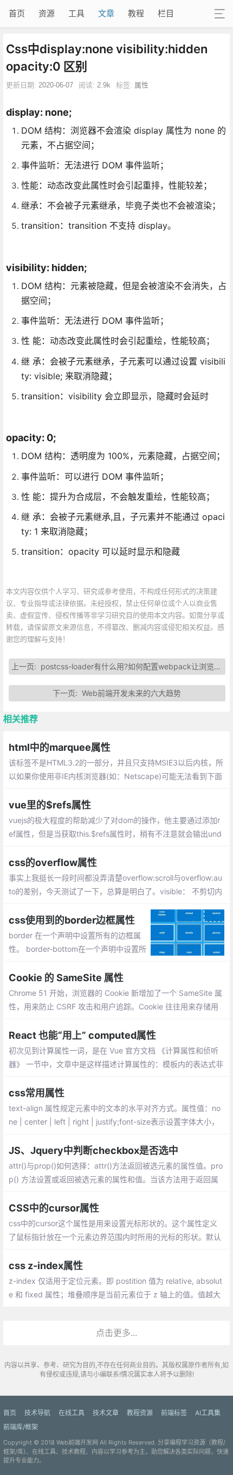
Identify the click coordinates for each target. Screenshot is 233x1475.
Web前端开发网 (77, 1442)
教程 (136, 13)
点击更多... (116, 1332)
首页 (17, 13)
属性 (141, 85)
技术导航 (37, 1413)
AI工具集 (208, 1413)
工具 (76, 13)
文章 (106, 13)
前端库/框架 (20, 1427)
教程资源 (140, 1413)
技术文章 (106, 1413)
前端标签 (174, 1413)
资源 (46, 13)
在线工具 (72, 1413)
